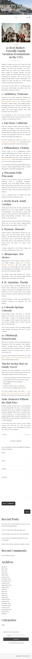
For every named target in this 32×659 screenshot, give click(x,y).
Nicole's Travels (16, 6)
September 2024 (6, 609)
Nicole (5, 434)
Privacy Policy (25, 656)
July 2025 (4, 589)
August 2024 (5, 611)
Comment (4, 477)
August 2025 (5, 587)
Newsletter (19, 656)
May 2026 (4, 571)
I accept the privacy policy (16, 643)
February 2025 (6, 599)
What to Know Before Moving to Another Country (16, 544)
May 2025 (4, 593)
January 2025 (5, 601)
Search (27, 512)
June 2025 (4, 591)
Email (4, 460)
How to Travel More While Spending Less (13, 530)
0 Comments (27, 434)
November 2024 (6, 605)
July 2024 (4, 613)
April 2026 (4, 573)
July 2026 (4, 567)
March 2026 (5, 575)
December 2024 (6, 603)
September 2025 (6, 585)
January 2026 (5, 577)
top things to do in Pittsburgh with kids (15, 357)
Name (4, 452)
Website (4, 469)
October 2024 (6, 607)
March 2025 (5, 597)
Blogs (16, 45)
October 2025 (6, 583)
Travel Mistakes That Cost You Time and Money (15, 534)
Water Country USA (7, 159)
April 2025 (4, 595)
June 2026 (4, 569)
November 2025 (6, 581)
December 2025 (6, 579)
